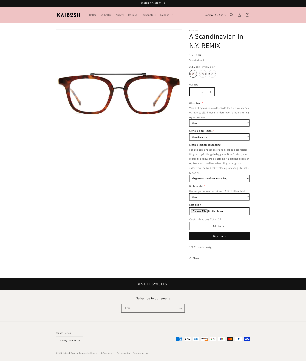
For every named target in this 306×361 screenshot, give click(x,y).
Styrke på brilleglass (201, 130)
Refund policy (107, 353)
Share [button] (196, 258)
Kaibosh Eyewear (71, 353)
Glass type (195, 103)
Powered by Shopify (88, 353)
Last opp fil (195, 204)
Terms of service (140, 353)
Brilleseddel (196, 186)
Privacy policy (123, 353)
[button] (166, 15)
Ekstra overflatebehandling (205, 144)
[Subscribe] (181, 308)
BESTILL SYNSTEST (153, 284)
